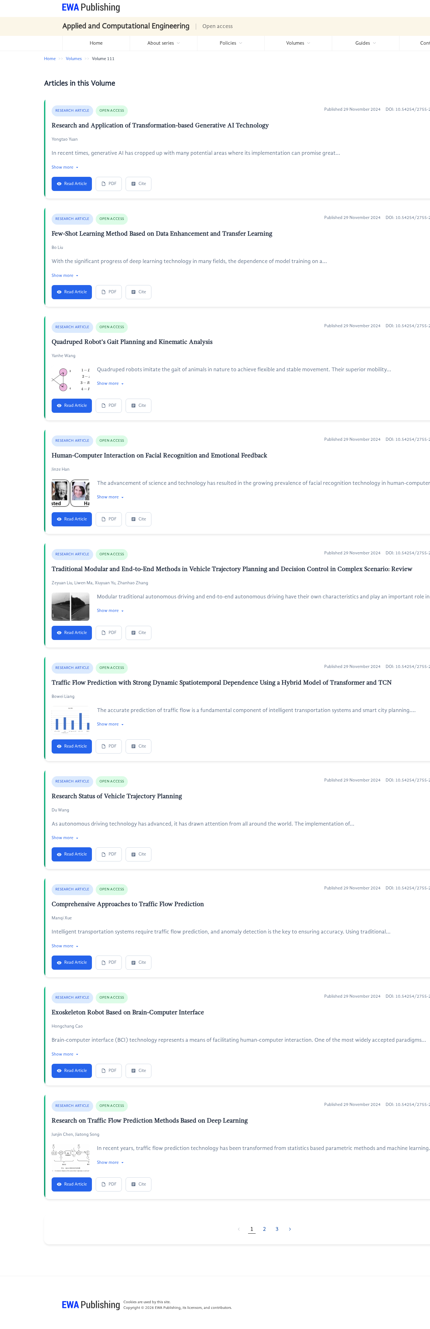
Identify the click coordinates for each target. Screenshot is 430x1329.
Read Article (75, 184)
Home (96, 43)
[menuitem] (96, 43)
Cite (142, 184)
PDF (112, 184)
